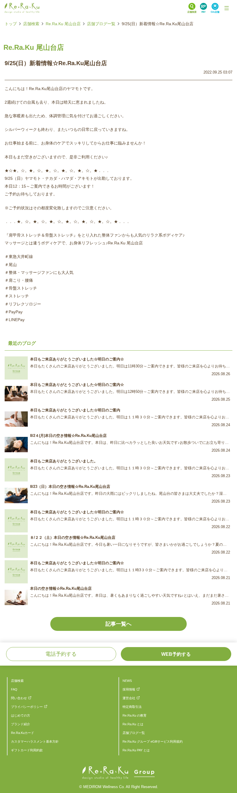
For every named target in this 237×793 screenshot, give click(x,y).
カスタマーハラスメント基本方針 (35, 741)
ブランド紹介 (20, 724)
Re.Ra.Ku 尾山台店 (63, 23)
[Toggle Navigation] (226, 8)
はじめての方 (20, 715)
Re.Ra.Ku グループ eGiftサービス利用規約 (153, 741)
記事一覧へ (118, 624)
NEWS (127, 680)
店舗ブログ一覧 (101, 23)
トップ (11, 23)
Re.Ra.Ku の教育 (135, 715)
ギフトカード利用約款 (27, 750)
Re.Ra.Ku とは (133, 724)
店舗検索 (31, 23)
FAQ (14, 689)
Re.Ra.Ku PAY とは (136, 750)
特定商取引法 (132, 706)
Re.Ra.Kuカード (22, 733)
